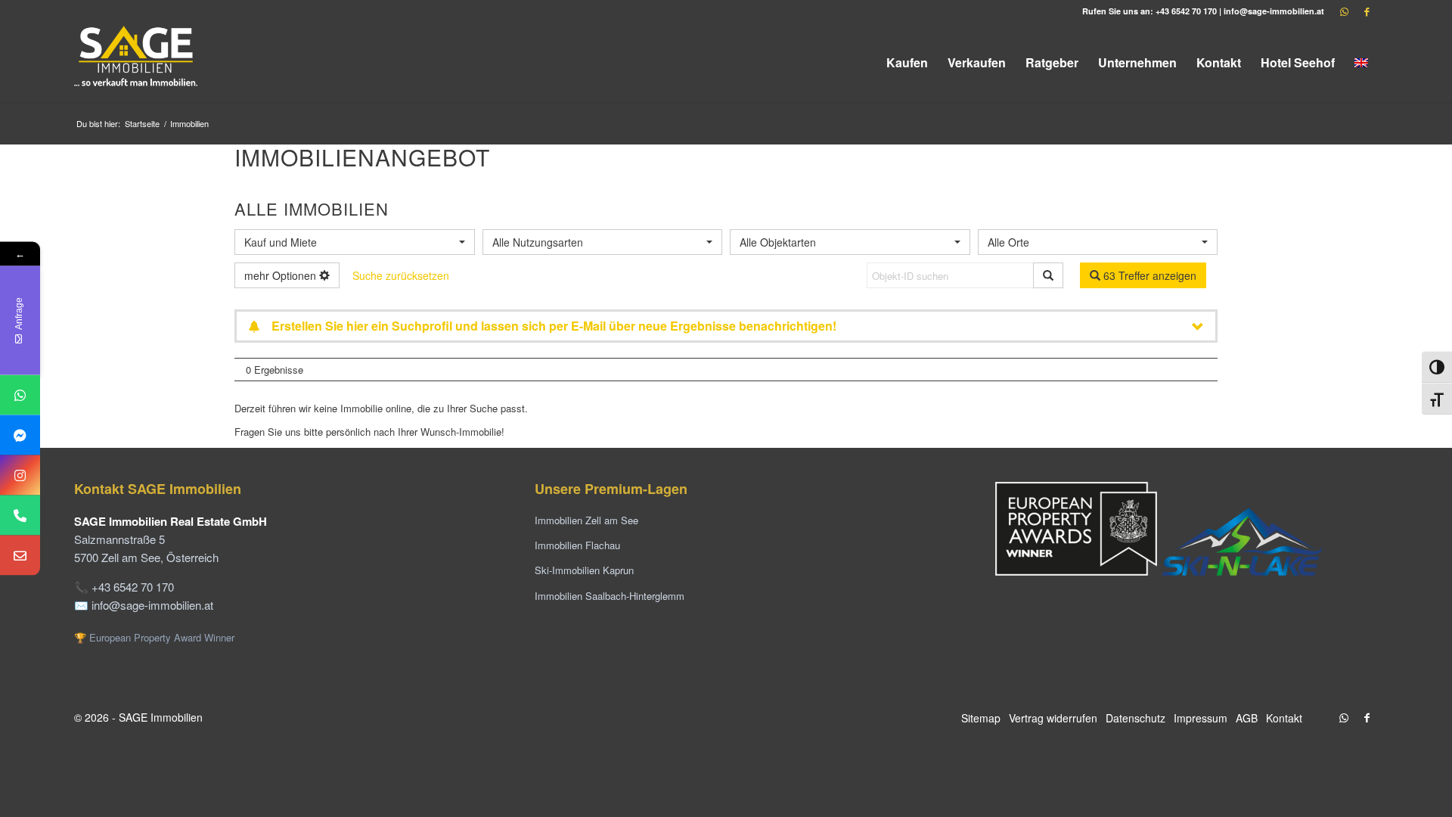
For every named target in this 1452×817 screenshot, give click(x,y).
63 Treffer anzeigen (1148, 275)
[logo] (137, 62)
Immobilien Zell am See (586, 520)
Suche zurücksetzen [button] (400, 275)
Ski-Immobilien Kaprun (584, 570)
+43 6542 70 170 (1186, 11)
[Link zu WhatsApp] (1344, 11)
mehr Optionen (281, 275)
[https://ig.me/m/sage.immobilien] (20, 475)
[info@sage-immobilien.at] (20, 556)
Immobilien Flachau (577, 545)
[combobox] (354, 242)
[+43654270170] (20, 395)
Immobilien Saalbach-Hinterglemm (609, 596)
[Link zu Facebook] (1366, 11)
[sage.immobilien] (20, 435)
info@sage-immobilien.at (1274, 11)
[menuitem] (907, 62)
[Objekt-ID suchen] (1048, 275)
